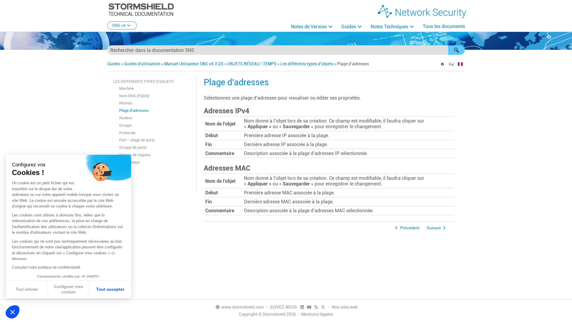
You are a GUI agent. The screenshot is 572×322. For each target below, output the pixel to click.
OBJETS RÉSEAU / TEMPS (251, 63)
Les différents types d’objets (306, 63)
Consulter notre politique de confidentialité (46, 267)
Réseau (125, 103)
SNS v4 (118, 25)
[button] (456, 50)
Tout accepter (110, 289)
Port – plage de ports (137, 140)
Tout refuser (26, 289)
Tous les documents (444, 26)
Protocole (127, 133)
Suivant (434, 228)
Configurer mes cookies (68, 289)
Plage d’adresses (134, 110)
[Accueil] (442, 64)
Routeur (126, 118)
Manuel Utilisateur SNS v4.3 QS (193, 63)
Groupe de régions (134, 155)
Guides (348, 27)
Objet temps (129, 162)
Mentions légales (317, 314)
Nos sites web (345, 307)
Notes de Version (309, 27)
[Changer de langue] (460, 64)
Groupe (125, 125)
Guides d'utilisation (142, 63)
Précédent (409, 228)
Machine (126, 88)
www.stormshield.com (243, 307)
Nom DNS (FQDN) (134, 96)
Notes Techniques (389, 27)
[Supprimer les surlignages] (451, 64)
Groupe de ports (133, 147)
